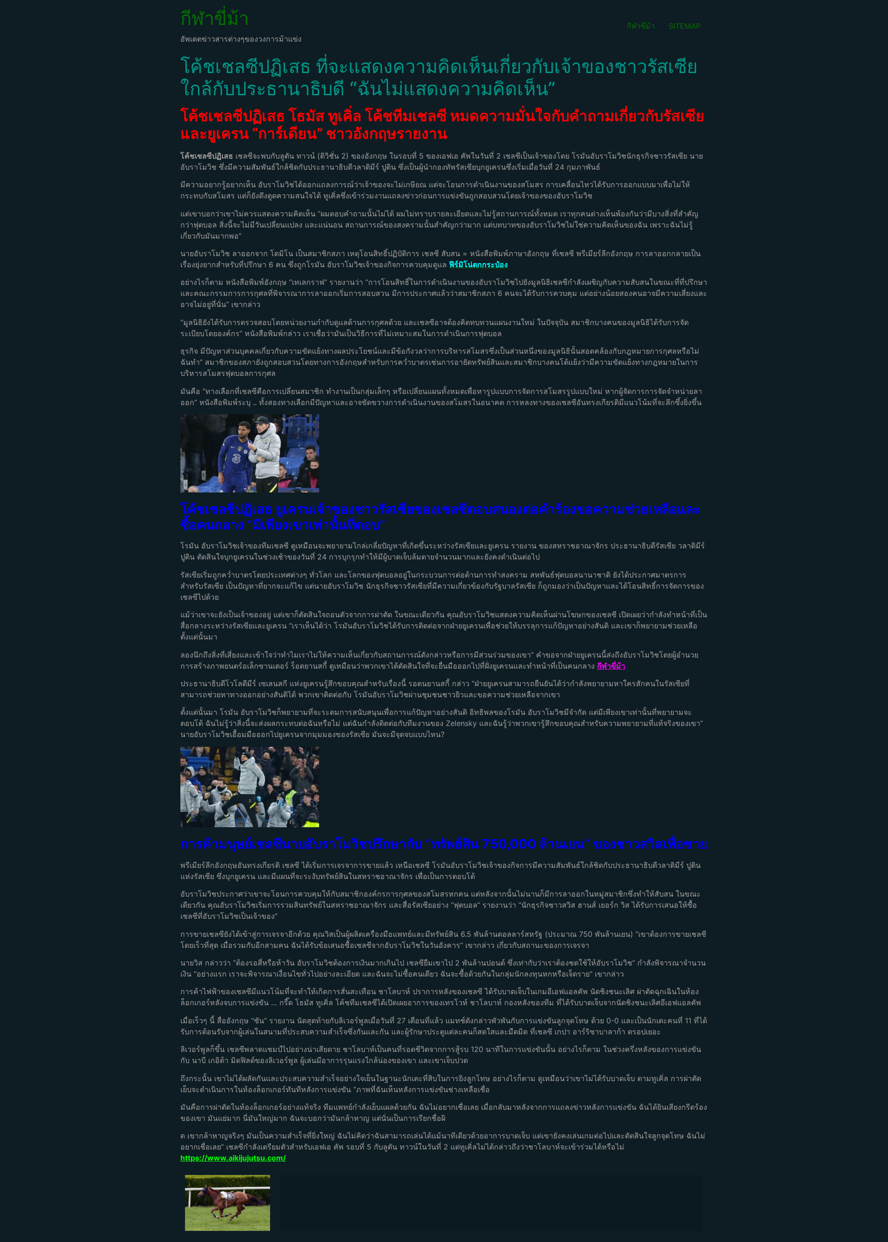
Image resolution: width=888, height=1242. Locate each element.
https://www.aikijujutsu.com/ (233, 1157)
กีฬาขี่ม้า (214, 18)
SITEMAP (685, 26)
